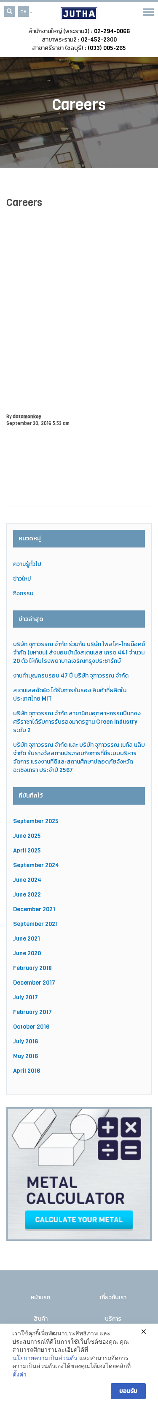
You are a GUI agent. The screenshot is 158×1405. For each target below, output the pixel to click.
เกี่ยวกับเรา (113, 1297)
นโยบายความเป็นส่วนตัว (45, 1358)
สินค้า (41, 1319)
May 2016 (25, 1056)
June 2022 (27, 895)
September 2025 (36, 821)
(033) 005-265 (107, 48)
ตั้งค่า (20, 1374)
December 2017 (34, 983)
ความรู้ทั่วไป (27, 564)
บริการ (113, 1319)
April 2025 (27, 851)
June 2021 (26, 939)
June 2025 (27, 836)
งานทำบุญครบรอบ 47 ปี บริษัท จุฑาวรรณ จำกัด (71, 676)
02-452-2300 (99, 40)
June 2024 (27, 880)
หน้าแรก (40, 1297)
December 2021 (34, 909)
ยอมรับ (128, 1391)
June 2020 (27, 953)
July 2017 (25, 997)
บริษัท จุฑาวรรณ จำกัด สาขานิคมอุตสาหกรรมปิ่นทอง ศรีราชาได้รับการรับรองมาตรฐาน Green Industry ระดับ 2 (77, 721)
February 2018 (32, 968)
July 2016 (25, 1041)
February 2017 (32, 1012)
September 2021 (35, 924)
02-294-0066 (112, 31)
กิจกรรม (23, 593)
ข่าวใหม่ (22, 579)
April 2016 (26, 1071)
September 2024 (36, 865)
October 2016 (31, 1027)
